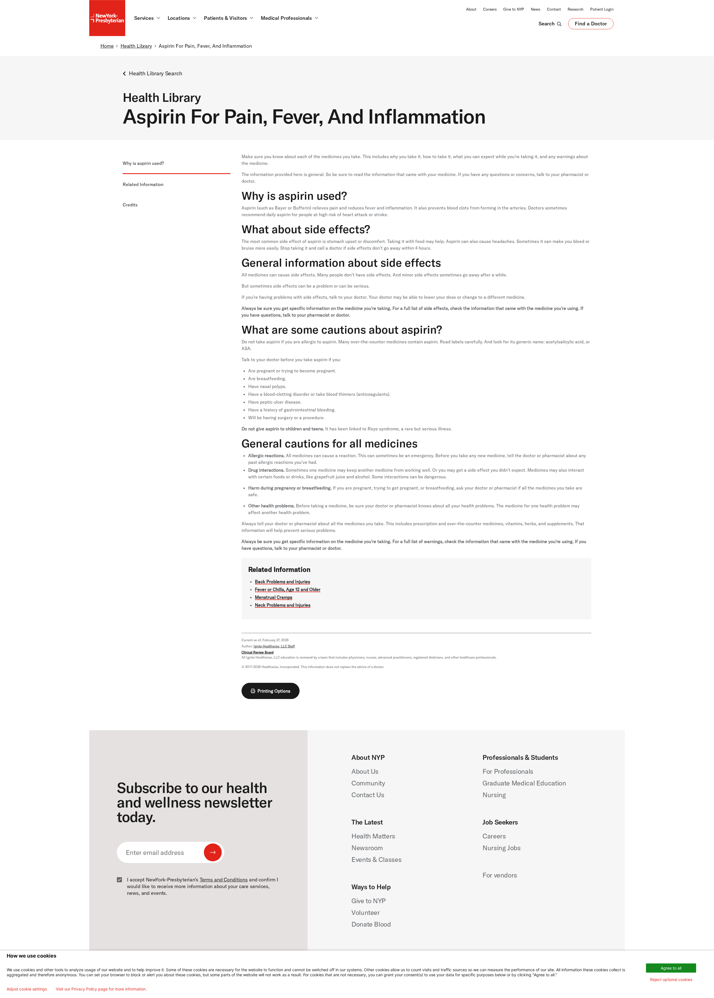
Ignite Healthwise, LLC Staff (274, 646)
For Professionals (508, 771)
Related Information (143, 184)
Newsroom (367, 847)
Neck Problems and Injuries (282, 605)
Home (107, 46)
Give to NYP (513, 9)
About (471, 9)
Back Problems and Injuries (282, 581)
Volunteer (365, 912)
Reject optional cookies (671, 979)
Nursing (494, 794)
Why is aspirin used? (143, 163)
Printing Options (273, 691)
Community (368, 783)
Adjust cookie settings (27, 989)
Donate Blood (371, 924)
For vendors (500, 875)
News (535, 9)
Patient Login (602, 9)
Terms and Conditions (224, 879)
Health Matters (373, 836)
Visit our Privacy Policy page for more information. (101, 989)
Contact (554, 9)
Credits (130, 205)
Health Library (136, 46)
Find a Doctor (591, 24)
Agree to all (671, 968)
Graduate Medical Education (524, 783)
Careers (489, 9)
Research (575, 9)
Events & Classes (376, 859)
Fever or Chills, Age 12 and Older (287, 589)
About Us (364, 771)
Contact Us (367, 794)
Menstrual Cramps (273, 597)
